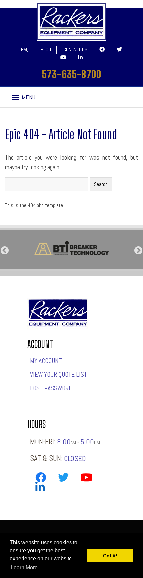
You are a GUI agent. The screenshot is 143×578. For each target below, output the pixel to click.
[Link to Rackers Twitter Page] (63, 478)
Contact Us (75, 49)
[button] (28, 97)
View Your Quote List (58, 374)
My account (46, 361)
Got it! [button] (110, 555)
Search (101, 184)
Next (138, 250)
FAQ (25, 49)
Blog (46, 49)
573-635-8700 (71, 74)
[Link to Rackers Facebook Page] (40, 478)
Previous (4, 250)
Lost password (51, 388)
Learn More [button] (24, 567)
